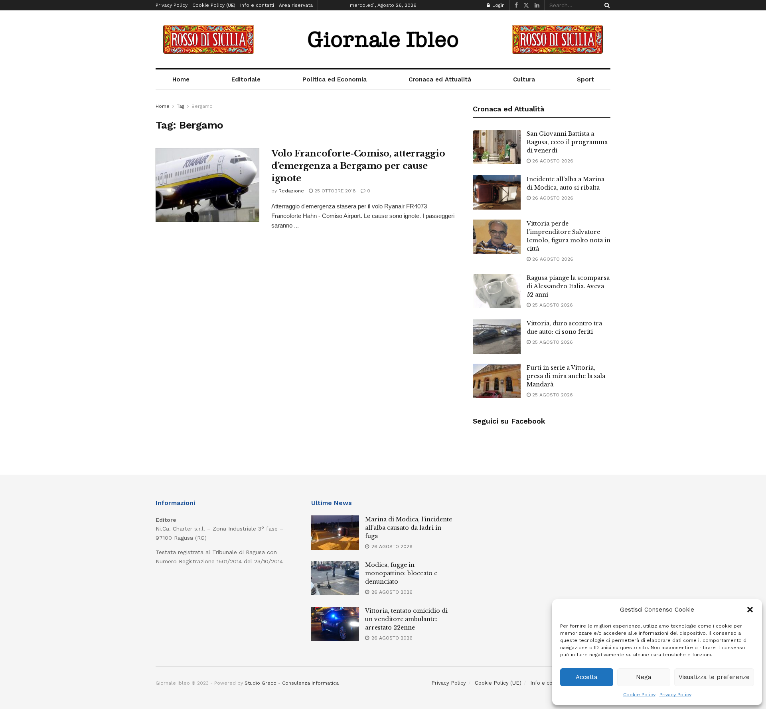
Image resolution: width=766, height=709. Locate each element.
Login (498, 5)
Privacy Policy (675, 694)
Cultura (524, 79)
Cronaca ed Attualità (440, 79)
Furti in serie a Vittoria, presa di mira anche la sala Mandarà (566, 376)
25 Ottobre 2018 (334, 191)
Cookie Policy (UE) (213, 5)
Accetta (587, 677)
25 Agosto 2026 (552, 305)
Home (181, 79)
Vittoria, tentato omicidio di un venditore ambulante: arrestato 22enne (406, 619)
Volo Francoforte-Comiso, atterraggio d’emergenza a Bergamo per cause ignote (358, 166)
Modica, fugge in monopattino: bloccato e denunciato (401, 573)
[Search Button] (605, 5)
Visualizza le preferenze (714, 677)
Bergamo (202, 106)
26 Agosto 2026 (552, 161)
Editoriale (246, 79)
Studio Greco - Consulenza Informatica (292, 683)
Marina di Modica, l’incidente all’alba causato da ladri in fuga (408, 528)
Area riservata (296, 5)
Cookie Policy (639, 694)
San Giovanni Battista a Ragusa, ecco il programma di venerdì (567, 142)
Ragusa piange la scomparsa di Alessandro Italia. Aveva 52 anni (568, 286)
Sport (585, 79)
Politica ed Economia (334, 79)
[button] (750, 610)
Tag (180, 106)
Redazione (291, 191)
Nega (643, 677)
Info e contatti (257, 5)
